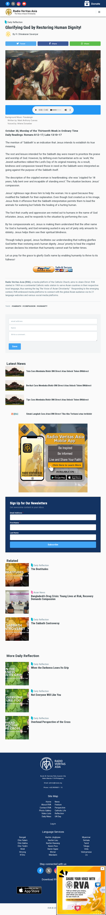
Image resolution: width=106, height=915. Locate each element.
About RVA (46, 805)
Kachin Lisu (53, 840)
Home (48, 802)
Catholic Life (60, 810)
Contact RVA (45, 808)
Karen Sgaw (53, 849)
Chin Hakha (23, 843)
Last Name (14, 533)
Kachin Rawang (53, 843)
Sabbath (17, 306)
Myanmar (86, 837)
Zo (86, 855)
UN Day (58, 816)
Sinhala (86, 840)
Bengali (22, 837)
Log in (53, 824)
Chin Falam (22, 840)
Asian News (39, 592)
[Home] (21, 11)
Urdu (86, 849)
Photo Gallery (45, 810)
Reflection (59, 813)
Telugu (86, 846)
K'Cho (22, 855)
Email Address (16, 513)
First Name (14, 523)
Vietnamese (86, 852)
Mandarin (53, 855)
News (57, 802)
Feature (58, 805)
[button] (20, 43)
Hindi (22, 849)
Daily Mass (46, 816)
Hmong (22, 852)
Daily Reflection (14, 22)
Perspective (60, 808)
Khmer (53, 852)
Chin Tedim (23, 846)
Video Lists (46, 813)
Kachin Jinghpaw (52, 837)
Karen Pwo (53, 846)
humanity (42, 306)
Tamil (86, 843)
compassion (29, 306)
